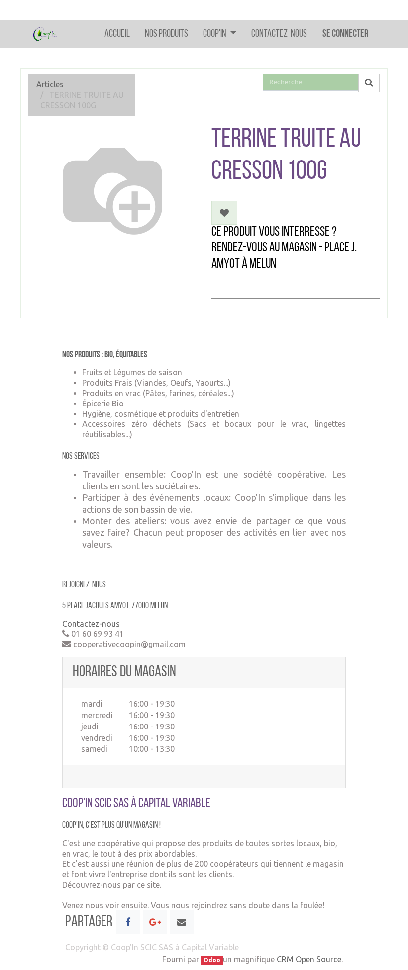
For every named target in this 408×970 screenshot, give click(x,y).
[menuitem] (117, 34)
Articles (50, 84)
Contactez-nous (91, 623)
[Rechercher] (369, 83)
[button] (224, 213)
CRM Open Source (309, 959)
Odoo (212, 960)
